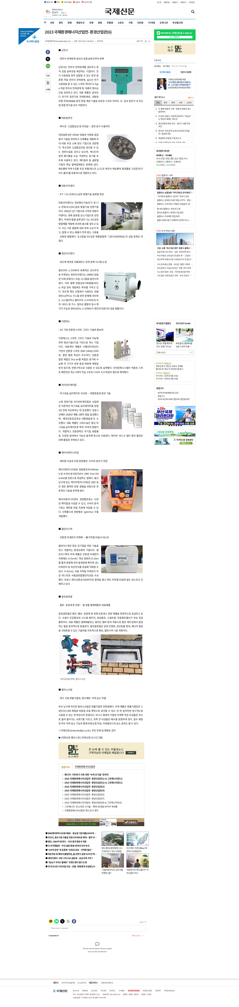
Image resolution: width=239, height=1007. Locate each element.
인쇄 (48, 76)
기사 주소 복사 (48, 83)
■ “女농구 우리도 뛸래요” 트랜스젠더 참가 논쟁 (66, 862)
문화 (100, 22)
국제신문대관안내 (107, 983)
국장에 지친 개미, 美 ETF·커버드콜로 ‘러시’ (137, 871)
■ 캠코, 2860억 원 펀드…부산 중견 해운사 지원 (66, 841)
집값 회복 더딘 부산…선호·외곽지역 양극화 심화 (176, 251)
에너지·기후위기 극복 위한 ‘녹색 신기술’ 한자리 (86, 774)
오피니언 (164, 22)
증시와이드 (163, 363)
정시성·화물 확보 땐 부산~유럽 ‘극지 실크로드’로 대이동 (164, 346)
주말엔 (110, 22)
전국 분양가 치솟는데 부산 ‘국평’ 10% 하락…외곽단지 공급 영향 (182, 268)
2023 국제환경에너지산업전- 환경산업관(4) (84, 790)
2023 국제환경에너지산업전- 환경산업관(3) (84, 786)
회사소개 (76, 990)
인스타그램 (88, 2)
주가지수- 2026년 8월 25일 (167, 375)
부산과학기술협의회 (68, 983)
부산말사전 (177, 22)
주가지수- (163, 373)
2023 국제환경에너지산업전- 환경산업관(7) (84, 798)
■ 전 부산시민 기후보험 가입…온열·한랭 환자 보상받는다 (70, 866)
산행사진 (177, 161)
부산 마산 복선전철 (179, 66)
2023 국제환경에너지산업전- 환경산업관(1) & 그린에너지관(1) (93, 778)
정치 (61, 22)
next (194, 415)
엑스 (58, 2)
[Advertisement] (175, 299)
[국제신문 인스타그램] (92, 737)
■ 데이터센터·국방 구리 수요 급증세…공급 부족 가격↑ (69, 858)
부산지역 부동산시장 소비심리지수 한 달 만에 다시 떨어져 (179, 259)
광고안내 (94, 990)
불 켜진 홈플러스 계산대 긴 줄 (168, 208)
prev (155, 415)
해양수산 (80, 22)
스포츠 (121, 22)
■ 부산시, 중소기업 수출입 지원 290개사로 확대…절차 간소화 (72, 837)
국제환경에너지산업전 (85, 766)
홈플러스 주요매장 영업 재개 (168, 216)
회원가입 (167, 2)
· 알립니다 (160, 396)
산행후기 (168, 161)
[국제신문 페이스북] (70, 737)
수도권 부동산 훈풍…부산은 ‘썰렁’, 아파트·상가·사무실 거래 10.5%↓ (185, 264)
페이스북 (50, 2)
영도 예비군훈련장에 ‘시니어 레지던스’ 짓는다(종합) (112, 850)
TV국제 (151, 22)
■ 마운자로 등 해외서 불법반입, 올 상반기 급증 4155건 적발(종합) (74, 853)
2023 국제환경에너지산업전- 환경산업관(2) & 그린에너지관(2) (93, 782)
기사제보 (121, 990)
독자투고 (112, 990)
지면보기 (175, 2)
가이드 (160, 164)
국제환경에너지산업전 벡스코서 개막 (81, 810)
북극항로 (166, 66)
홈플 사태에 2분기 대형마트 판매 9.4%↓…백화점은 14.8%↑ (181, 220)
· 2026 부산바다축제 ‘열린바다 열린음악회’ (173, 399)
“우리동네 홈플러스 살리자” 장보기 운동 (173, 196)
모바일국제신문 (169, 990)
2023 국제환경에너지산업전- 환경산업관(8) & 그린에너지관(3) (93, 802)
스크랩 (48, 90)
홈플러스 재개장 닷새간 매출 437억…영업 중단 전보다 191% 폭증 (183, 200)
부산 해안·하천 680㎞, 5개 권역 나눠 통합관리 (136, 850)
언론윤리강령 (147, 990)
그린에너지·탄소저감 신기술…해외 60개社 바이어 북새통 (91, 806)
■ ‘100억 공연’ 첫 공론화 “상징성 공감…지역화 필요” (69, 849)
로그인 (159, 2)
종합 (158, 102)
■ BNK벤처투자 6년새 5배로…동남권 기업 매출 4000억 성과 (72, 833)
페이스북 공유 (48, 52)
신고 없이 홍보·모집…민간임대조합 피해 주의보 (176, 271)
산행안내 (159, 161)
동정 (181, 158)
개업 (167, 158)
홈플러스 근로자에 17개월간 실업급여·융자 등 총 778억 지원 (181, 203)
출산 (176, 158)
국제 (91, 22)
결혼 (172, 158)
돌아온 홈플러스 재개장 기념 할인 (170, 212)
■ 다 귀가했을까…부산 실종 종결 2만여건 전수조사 (67, 845)
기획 (130, 22)
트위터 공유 (48, 59)
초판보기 (183, 2)
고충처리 (158, 990)
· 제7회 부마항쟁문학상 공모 (167, 392)
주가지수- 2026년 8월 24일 (167, 378)
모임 (162, 158)
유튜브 (78, 2)
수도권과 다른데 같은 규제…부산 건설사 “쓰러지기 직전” (179, 275)
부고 (186, 158)
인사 (158, 158)
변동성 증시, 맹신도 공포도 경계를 (169, 366)
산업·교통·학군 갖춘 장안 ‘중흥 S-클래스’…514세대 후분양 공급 (183, 248)
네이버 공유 (48, 66)
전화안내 (85, 990)
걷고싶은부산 (81, 983)
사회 (52, 22)
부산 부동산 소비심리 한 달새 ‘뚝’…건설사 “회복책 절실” (179, 255)
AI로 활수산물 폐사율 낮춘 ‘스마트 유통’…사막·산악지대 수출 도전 (184, 348)
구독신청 (192, 2)
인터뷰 (140, 22)
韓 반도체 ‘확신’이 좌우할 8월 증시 (169, 369)
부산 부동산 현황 (165, 230)
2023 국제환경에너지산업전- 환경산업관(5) (84, 794)
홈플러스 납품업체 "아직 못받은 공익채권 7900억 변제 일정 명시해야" (185, 192)
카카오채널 (67, 2)
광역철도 (157, 66)
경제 (69, 22)
